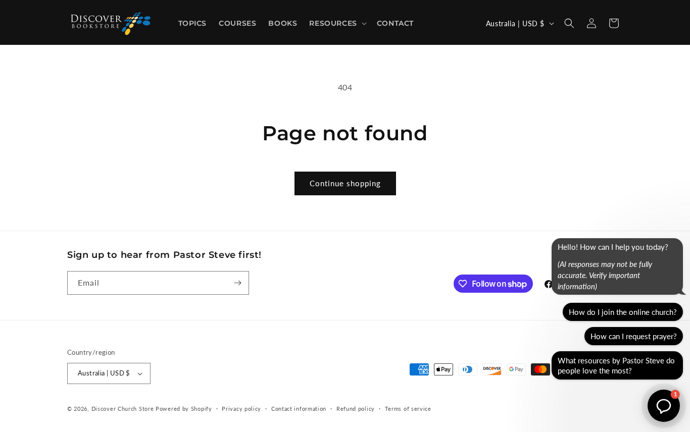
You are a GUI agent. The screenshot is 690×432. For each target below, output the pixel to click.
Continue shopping (345, 183)
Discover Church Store (122, 408)
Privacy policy (241, 408)
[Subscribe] (237, 283)
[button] (336, 23)
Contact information (298, 408)
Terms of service (408, 408)
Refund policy (355, 408)
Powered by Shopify (184, 408)
